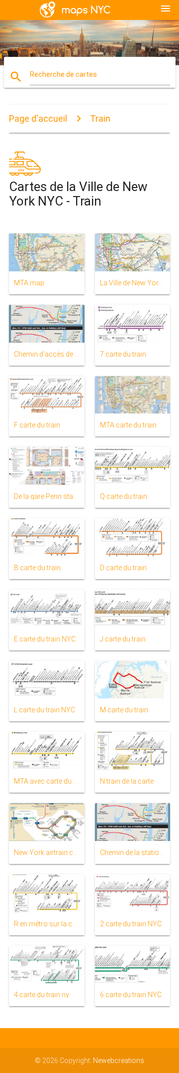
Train (100, 118)
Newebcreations (118, 1061)
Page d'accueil (38, 118)
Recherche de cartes (63, 74)
